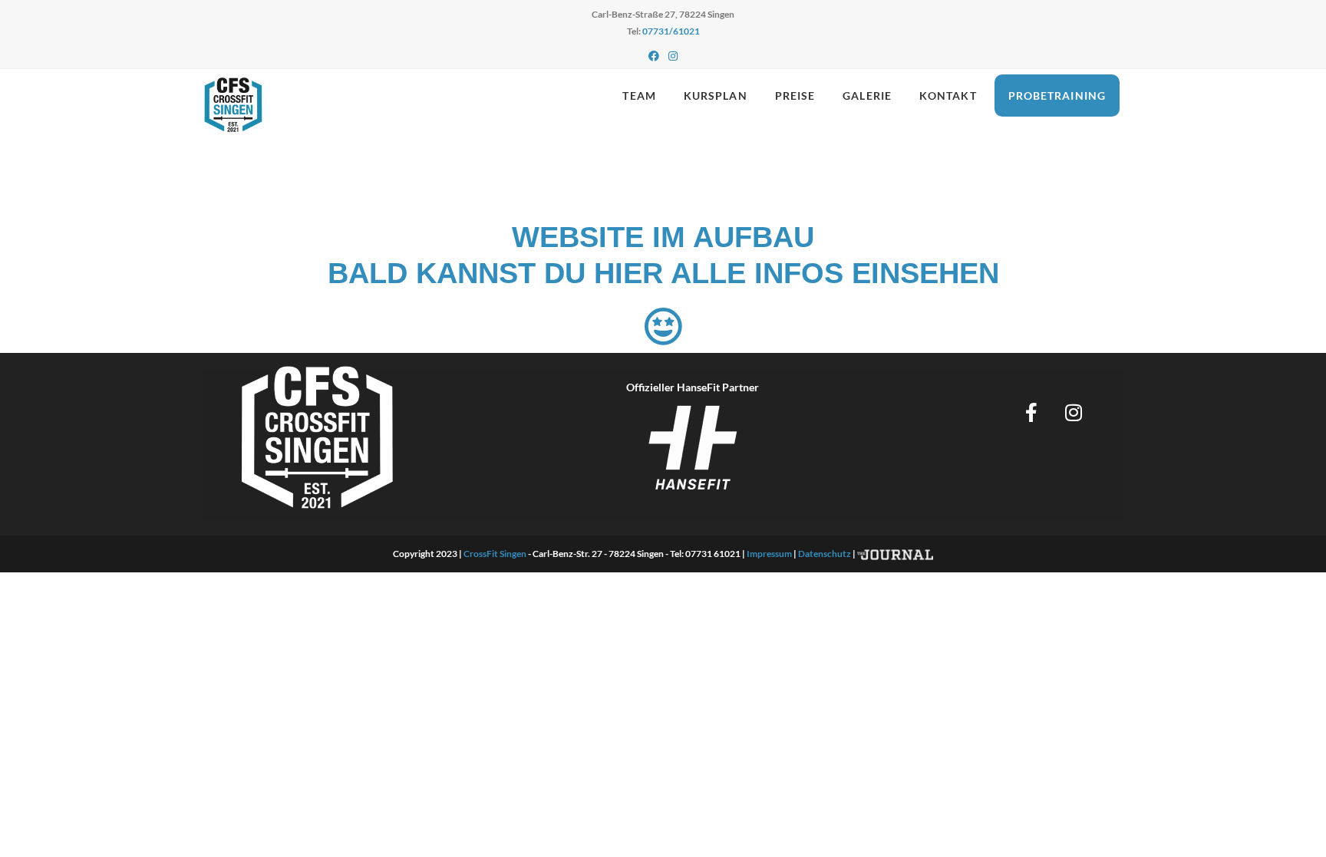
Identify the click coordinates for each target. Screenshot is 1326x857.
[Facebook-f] (1031, 412)
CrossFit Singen (494, 553)
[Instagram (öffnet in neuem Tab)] (673, 56)
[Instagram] (1073, 412)
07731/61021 (671, 31)
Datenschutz (824, 553)
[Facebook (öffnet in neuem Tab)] (654, 56)
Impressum (769, 553)
